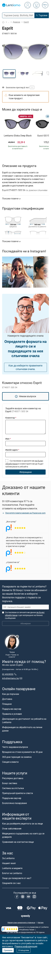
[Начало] (3, 22)
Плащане (6, 703)
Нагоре (40, 922)
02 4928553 (7, 674)
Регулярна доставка (12, 778)
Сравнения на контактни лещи (18, 841)
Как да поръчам (10, 694)
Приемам (8, 950)
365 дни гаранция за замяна (17, 756)
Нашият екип (9, 863)
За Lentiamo (8, 858)
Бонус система (9, 783)
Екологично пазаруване (14, 803)
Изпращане (26, 472)
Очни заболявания (11, 828)
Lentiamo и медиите (12, 868)
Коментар (10, 417)
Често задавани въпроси (15, 747)
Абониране (25, 623)
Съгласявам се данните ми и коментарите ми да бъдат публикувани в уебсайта (24, 463)
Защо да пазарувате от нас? (16, 878)
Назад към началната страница (21, 922)
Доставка (7, 699)
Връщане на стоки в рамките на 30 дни (22, 752)
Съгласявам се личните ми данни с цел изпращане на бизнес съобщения (25, 615)
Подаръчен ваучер (11, 708)
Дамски (16, 22)
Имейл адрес (12, 449)
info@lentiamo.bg (10, 678)
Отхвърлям (23, 950)
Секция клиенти (10, 761)
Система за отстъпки (13, 788)
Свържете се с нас (11, 883)
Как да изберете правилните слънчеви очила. (25, 367)
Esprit (26, 22)
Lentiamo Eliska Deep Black (18, 135)
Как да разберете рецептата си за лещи (22, 823)
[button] (9, 73)
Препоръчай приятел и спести (17, 793)
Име (8, 438)
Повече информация (26, 946)
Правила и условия (12, 713)
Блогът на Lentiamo (12, 873)
